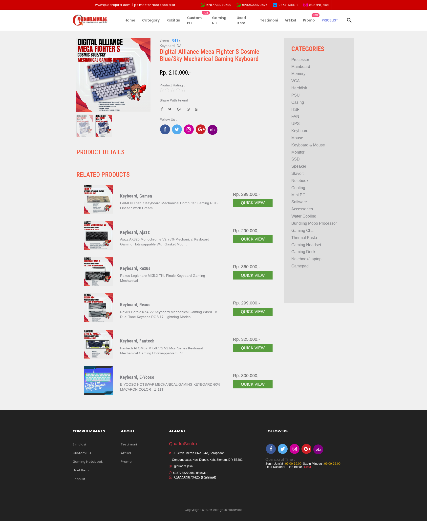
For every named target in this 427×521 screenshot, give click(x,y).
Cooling (298, 188)
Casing (297, 102)
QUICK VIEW (253, 203)
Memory (298, 74)
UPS (295, 123)
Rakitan (173, 20)
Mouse (297, 138)
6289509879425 (254, 5)
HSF (295, 109)
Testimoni (269, 20)
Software (299, 202)
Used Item (241, 20)
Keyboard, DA (170, 46)
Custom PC (194, 20)
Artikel (290, 20)
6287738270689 (218, 5)
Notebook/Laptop (306, 259)
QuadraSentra (183, 443)
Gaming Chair (303, 230)
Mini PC (298, 195)
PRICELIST (330, 20)
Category (151, 20)
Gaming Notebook (88, 461)
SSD (295, 159)
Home (130, 20)
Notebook (299, 181)
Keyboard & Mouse (308, 145)
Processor (300, 60)
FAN (295, 116)
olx (213, 129)
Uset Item (81, 470)
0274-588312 (287, 5)
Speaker (298, 166)
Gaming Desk (303, 252)
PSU (295, 95)
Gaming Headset (306, 245)
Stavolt (297, 173)
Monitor (297, 152)
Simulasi (79, 444)
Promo (309, 20)
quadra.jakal (318, 5)
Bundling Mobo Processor (314, 223)
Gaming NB (219, 20)
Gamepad (300, 266)
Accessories (302, 209)
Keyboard (299, 131)
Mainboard (300, 66)
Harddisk (299, 88)
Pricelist (79, 479)
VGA (295, 81)
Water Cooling (303, 216)
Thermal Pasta (304, 238)
